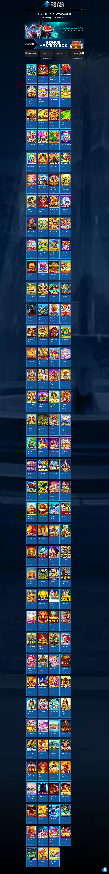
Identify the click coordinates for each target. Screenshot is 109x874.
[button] (83, 53)
